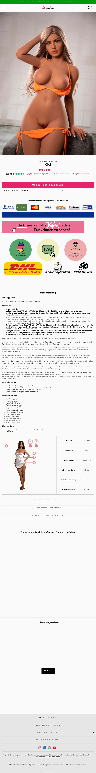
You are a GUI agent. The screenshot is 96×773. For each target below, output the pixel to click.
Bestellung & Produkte (47, 725)
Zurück (48, 670)
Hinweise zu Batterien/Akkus (48, 515)
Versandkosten (83, 174)
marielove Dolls (48, 161)
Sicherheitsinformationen (48, 508)
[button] (44, 170)
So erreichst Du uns (47, 739)
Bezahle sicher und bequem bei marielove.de (48, 201)
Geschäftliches (47, 718)
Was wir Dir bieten (47, 732)
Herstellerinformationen (48, 500)
